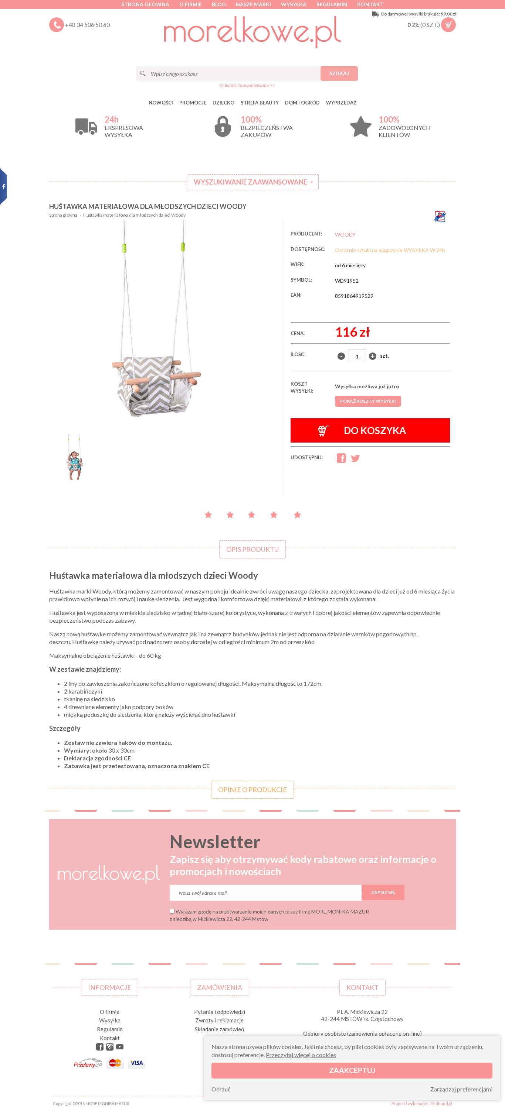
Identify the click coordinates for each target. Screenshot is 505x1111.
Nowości (161, 103)
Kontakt (370, 4)
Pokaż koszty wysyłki (368, 401)
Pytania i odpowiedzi (219, 1011)
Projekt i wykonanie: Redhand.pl (422, 1103)
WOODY (345, 234)
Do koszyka (375, 430)
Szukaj (339, 73)
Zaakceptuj (352, 1070)
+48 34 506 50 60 (87, 24)
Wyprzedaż (341, 103)
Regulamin (331, 4)
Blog (219, 4)
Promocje (192, 103)
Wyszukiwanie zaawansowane (250, 182)
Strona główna (145, 4)
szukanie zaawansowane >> (247, 85)
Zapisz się (383, 892)
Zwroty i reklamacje (219, 1020)
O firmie (190, 4)
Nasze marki (253, 4)
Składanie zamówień (219, 1029)
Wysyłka (293, 4)
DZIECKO (223, 103)
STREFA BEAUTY (260, 103)
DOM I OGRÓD (302, 103)
